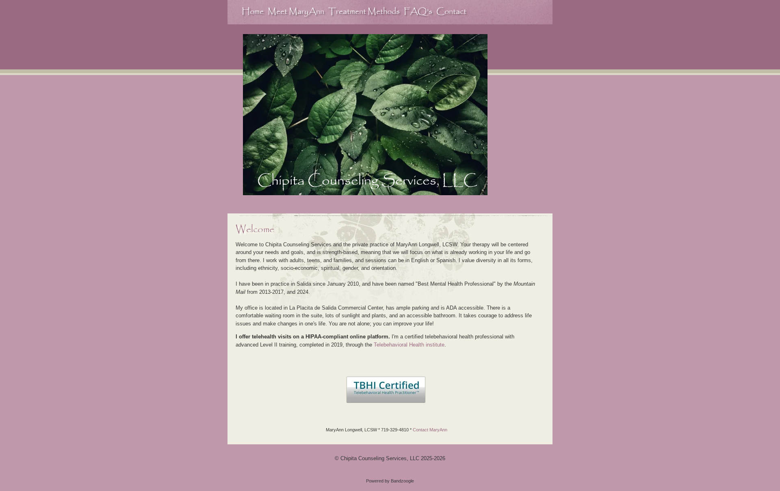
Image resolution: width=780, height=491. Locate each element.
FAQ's (418, 12)
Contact (451, 12)
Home (253, 12)
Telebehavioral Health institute (409, 345)
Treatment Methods (364, 12)
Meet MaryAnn (296, 12)
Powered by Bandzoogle (390, 480)
